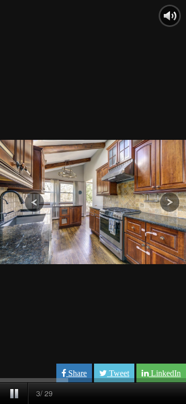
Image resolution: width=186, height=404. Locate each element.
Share (76, 373)
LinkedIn (165, 373)
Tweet (118, 373)
